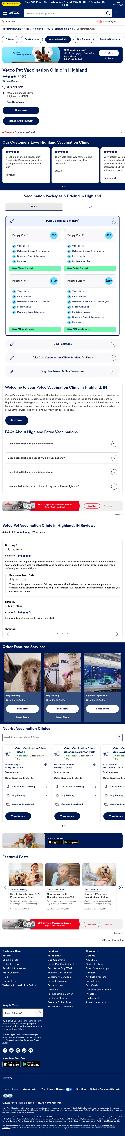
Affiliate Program (96, 977)
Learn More (22, 717)
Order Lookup (10, 964)
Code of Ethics (94, 964)
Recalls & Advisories (14, 968)
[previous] (7, 634)
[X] (11, 1050)
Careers (90, 956)
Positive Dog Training (60, 973)
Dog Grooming (56, 960)
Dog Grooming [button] (32, 39)
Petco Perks (55, 956)
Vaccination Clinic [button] (58, 39)
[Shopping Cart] (121, 13)
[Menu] (5, 13)
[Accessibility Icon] (7, 1095)
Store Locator (10, 973)
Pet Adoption (55, 985)
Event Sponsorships (97, 968)
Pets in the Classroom (60, 1007)
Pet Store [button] (10, 39)
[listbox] (63, 165)
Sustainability (94, 998)
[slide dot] (62, 186)
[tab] (33, 207)
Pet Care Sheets (57, 998)
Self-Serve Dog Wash (60, 968)
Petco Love (92, 981)
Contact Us (9, 981)
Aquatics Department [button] (110, 39)
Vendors (90, 973)
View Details (18, 816)
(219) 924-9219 (15, 87)
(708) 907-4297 (61, 772)
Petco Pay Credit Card (61, 964)
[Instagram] (24, 1050)
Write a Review (11, 81)
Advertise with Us (96, 1002)
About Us (91, 960)
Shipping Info (10, 960)
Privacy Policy (30, 1089)
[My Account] (116, 13)
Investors (91, 994)
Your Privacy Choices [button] (53, 1089)
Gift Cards (92, 985)
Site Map (81, 1089)
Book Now (21, 110)
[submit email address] (39, 1012)
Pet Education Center (60, 994)
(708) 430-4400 (111, 772)
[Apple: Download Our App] (11, 1064)
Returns (7, 956)
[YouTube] (30, 1050)
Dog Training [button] (83, 39)
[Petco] (14, 13)
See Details (109, 58)
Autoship (53, 990)
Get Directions (15, 102)
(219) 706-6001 (12, 772)
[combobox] (62, 737)
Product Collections (59, 1002)
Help (5, 977)
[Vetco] (7, 1078)
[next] (118, 634)
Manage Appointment (21, 121)
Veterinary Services (59, 977)
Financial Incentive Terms (17, 1040)
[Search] (108, 13)
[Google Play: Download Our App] (31, 1064)
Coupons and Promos (98, 990)
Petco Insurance (57, 981)
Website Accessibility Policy (19, 985)
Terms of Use (23, 1037)
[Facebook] (5, 1050)
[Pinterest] (17, 1050)
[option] (27, 165)
